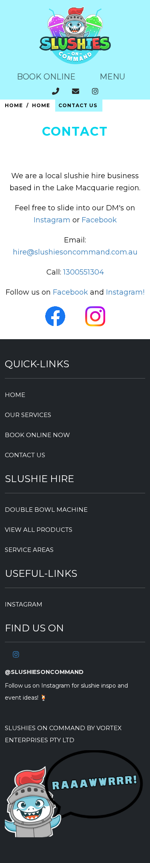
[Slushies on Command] (75, 61)
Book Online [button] (46, 76)
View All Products (38, 529)
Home (14, 105)
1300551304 (83, 272)
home (15, 395)
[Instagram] (16, 655)
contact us (25, 455)
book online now (37, 435)
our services (28, 415)
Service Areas (29, 550)
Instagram (52, 220)
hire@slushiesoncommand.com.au (75, 252)
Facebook (99, 220)
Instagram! (125, 292)
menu (112, 76)
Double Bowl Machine (46, 509)
